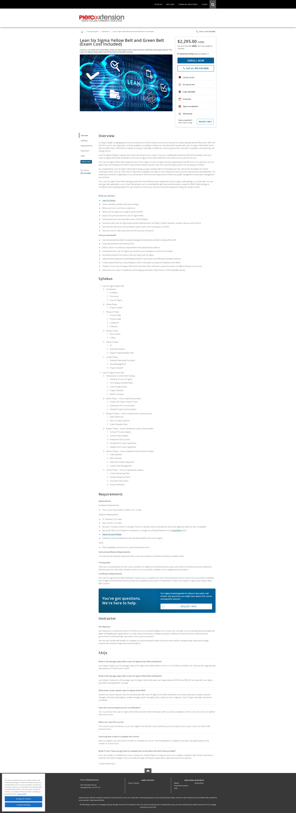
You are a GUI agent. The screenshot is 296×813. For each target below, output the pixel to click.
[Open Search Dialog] (213, 4)
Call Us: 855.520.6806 (205, 31)
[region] (23, 792)
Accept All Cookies (23, 799)
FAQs (83, 156)
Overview (84, 135)
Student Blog (198, 783)
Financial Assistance (181, 786)
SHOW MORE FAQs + (107, 763)
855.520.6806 (85, 173)
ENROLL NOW (195, 60)
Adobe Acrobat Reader (112, 534)
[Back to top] (148, 780)
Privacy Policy (151, 807)
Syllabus (84, 140)
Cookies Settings (23, 805)
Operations (105, 31)
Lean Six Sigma (108, 200)
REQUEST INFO (205, 121)
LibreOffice (176, 530)
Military (176, 783)
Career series (188, 77)
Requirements (86, 146)
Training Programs (92, 31)
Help (175, 788)
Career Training (133, 783)
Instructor (85, 151)
